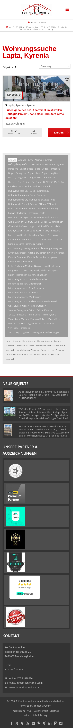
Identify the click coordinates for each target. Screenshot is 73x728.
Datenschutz (41, 710)
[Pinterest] (39, 723)
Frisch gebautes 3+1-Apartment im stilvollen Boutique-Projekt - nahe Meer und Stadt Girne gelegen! (34, 114)
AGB (29, 710)
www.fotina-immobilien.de (24, 687)
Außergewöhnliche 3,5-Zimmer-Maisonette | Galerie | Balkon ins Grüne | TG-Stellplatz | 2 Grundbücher (44, 394)
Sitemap (54, 710)
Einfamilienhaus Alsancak (52, 350)
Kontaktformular (14, 669)
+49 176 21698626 (37, 22)
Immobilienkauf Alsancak (27, 350)
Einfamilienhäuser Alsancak (19, 354)
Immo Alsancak (14, 341)
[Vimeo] (33, 723)
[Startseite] (36, 10)
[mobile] (67, 9)
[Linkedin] (49, 723)
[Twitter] (17, 723)
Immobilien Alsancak (44, 345)
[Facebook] (12, 723)
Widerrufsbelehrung (35, 715)
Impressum (18, 710)
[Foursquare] (55, 723)
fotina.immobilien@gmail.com (25, 682)
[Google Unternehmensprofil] (22, 723)
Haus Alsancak (29, 341)
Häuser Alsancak (45, 341)
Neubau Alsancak (42, 354)
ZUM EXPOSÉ (59, 132)
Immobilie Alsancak (25, 345)
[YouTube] (27, 723)
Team (8, 665)
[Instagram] (60, 723)
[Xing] (44, 723)
